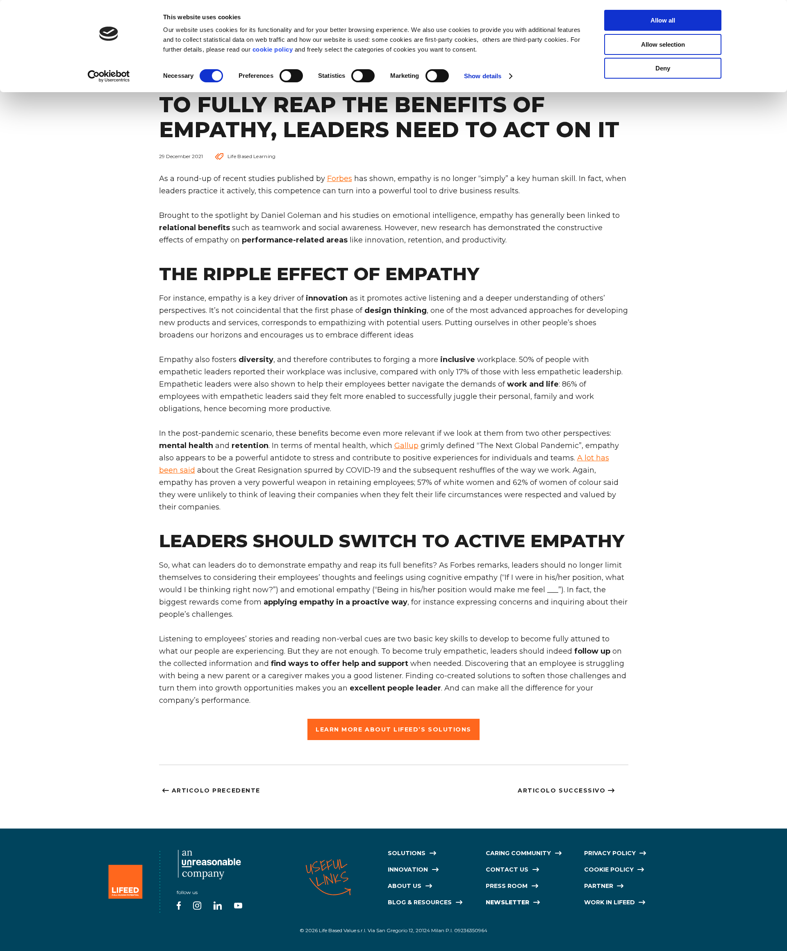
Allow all (663, 20)
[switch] (291, 75)
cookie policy (272, 49)
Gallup (406, 445)
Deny (662, 68)
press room (507, 886)
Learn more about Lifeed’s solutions (393, 729)
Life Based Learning (251, 156)
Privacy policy (610, 853)
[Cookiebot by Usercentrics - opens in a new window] (109, 76)
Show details (482, 75)
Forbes (339, 178)
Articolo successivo (561, 790)
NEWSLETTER (507, 902)
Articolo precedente (216, 790)
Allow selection (663, 44)
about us (404, 886)
